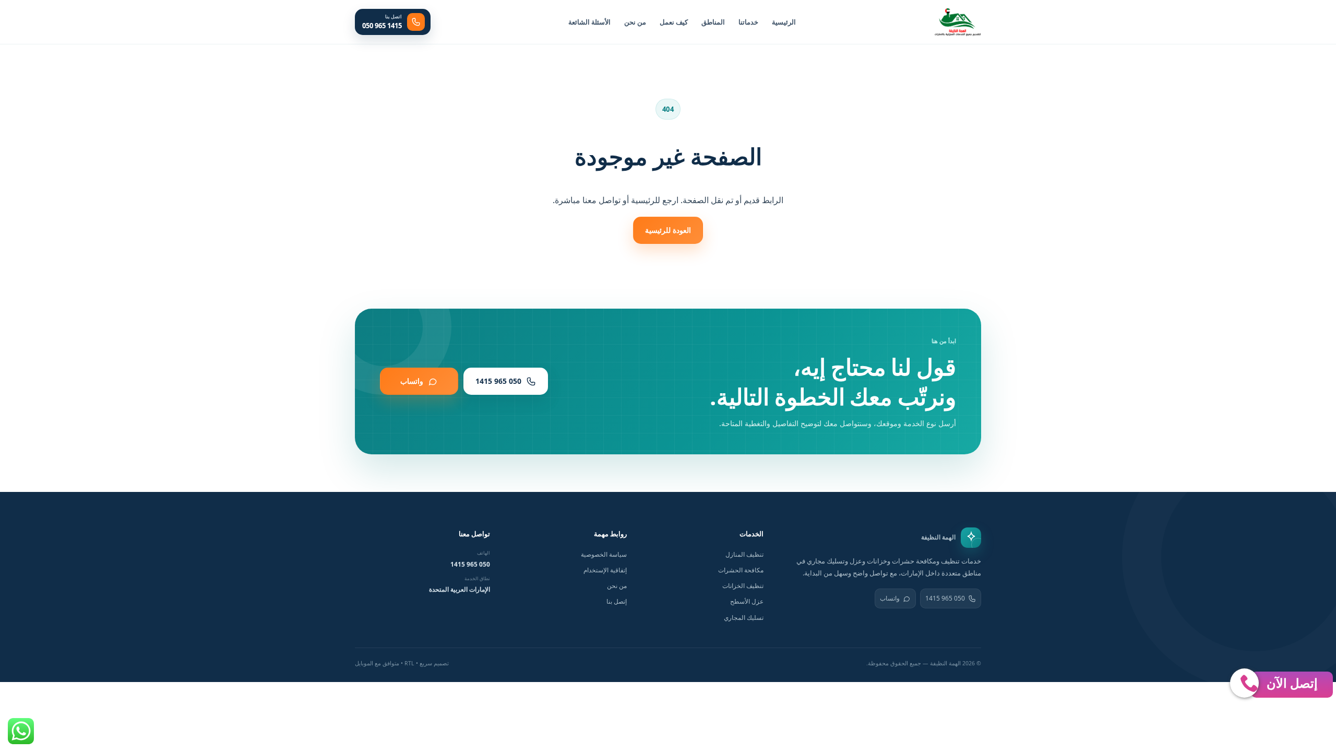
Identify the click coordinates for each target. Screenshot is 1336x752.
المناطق (713, 22)
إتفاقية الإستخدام (605, 570)
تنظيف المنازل (744, 554)
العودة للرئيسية (668, 230)
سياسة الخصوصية (604, 554)
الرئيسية (784, 22)
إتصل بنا (616, 601)
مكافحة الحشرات (741, 570)
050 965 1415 (945, 598)
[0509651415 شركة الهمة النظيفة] (957, 22)
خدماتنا (748, 22)
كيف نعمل (674, 22)
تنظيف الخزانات (743, 585)
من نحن (635, 22)
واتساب (890, 598)
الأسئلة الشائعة (589, 22)
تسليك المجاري (744, 617)
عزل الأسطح (747, 601)
